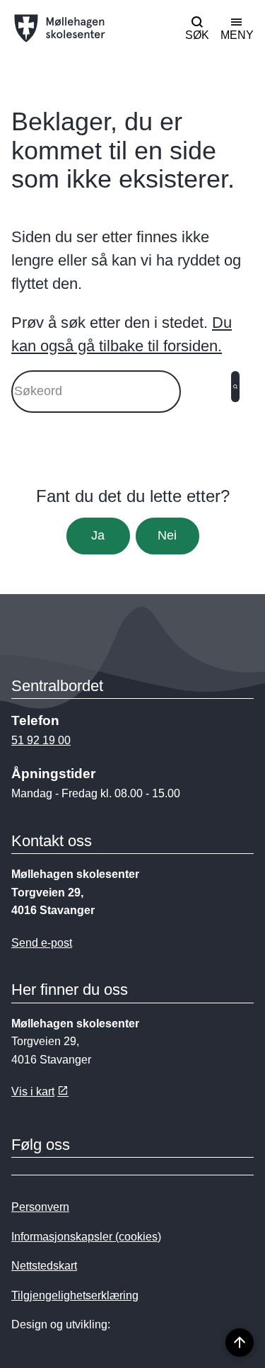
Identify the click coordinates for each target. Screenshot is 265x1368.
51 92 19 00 (41, 740)
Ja (98, 535)
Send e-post (41, 943)
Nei (167, 535)
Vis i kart (32, 1091)
